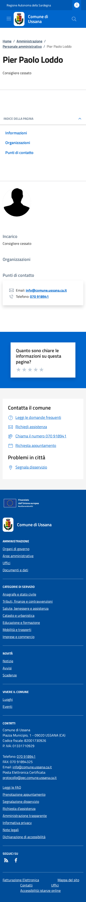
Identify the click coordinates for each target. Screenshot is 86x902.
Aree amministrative (18, 555)
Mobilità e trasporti (17, 629)
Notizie (8, 661)
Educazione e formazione (21, 622)
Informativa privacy (17, 822)
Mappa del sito (68, 880)
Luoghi (8, 699)
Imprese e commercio (18, 636)
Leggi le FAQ (12, 787)
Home (7, 41)
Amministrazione (29, 41)
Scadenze (10, 675)
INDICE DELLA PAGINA (18, 118)
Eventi (7, 706)
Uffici (6, 563)
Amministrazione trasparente (25, 815)
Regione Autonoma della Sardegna (29, 5)
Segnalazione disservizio (21, 801)
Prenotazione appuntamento (24, 794)
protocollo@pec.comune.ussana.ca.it (30, 777)
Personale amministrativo (22, 46)
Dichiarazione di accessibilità (24, 836)
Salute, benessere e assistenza (26, 608)
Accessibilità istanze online (40, 890)
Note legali (11, 829)
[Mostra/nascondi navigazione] (8, 18)
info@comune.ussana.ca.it (46, 290)
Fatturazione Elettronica (21, 880)
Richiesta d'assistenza (19, 808)
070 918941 (39, 296)
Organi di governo (16, 548)
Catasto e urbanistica (18, 615)
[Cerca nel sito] (74, 19)
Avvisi (7, 668)
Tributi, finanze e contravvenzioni (28, 601)
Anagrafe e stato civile (19, 594)
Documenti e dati (15, 570)
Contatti (26, 885)
